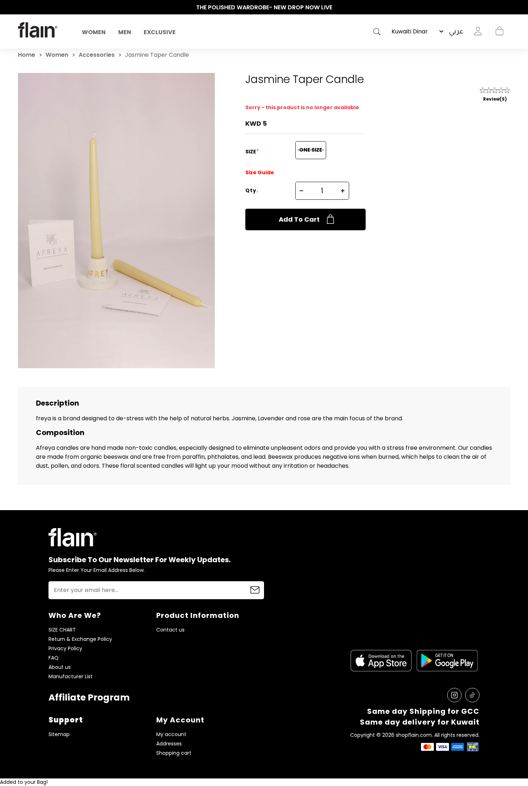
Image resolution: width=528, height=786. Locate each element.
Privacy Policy (65, 648)
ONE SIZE (310, 149)
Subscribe (255, 590)
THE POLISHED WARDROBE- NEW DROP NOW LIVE (264, 7)
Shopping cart (499, 31)
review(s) (495, 99)
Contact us (170, 630)
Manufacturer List (70, 676)
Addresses (169, 743)
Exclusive (160, 32)
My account (171, 734)
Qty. (251, 190)
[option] (264, 7)
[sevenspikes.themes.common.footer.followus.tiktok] (472, 695)
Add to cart (299, 219)
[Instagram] (454, 695)
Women (94, 32)
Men (124, 32)
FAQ (53, 658)
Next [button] (506, 7)
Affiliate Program (89, 697)
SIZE (251, 151)
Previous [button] (21, 7)
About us (59, 667)
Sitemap (59, 734)
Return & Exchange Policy (80, 639)
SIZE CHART (62, 630)
